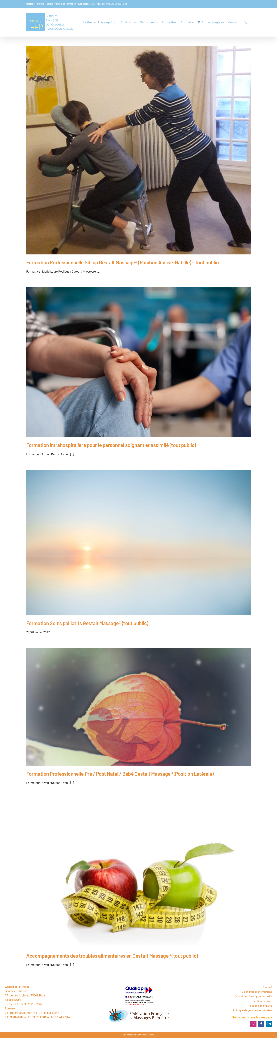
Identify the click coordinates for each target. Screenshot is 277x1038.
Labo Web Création (145, 1035)
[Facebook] (261, 1024)
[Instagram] (253, 1024)
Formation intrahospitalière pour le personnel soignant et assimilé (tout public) (111, 445)
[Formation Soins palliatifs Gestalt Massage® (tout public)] (138, 542)
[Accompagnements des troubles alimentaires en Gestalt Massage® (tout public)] (138, 873)
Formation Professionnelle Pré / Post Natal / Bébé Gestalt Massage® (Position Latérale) (120, 774)
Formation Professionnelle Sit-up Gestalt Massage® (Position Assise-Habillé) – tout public (122, 262)
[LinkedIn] (269, 1024)
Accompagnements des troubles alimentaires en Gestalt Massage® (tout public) (112, 956)
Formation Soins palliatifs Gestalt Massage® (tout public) (87, 623)
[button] (245, 22)
